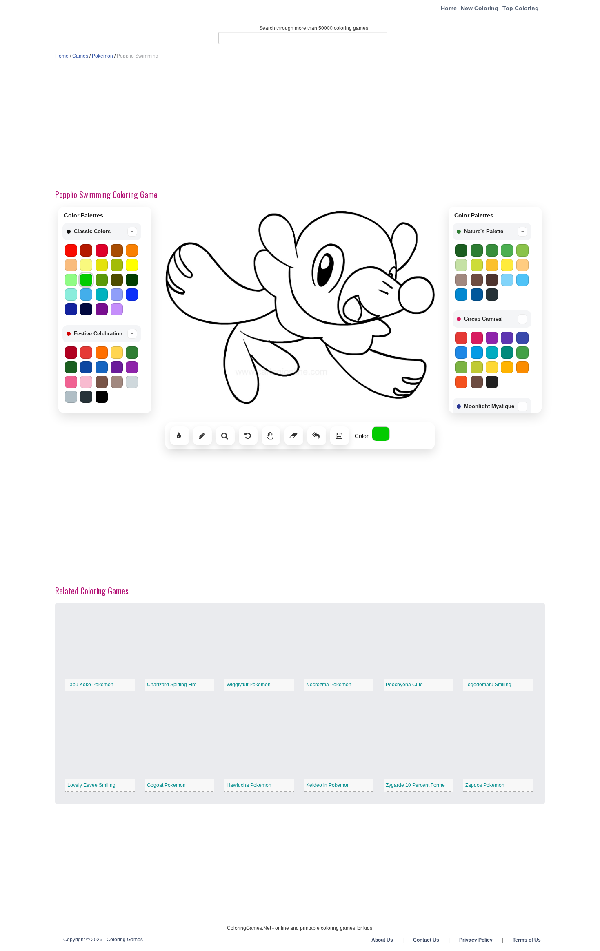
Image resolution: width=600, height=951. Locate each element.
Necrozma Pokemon (328, 685)
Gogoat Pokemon (166, 785)
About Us (382, 940)
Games (80, 56)
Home (449, 8)
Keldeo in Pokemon (328, 785)
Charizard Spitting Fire (172, 685)
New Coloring (479, 8)
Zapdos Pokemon (484, 785)
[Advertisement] (300, 125)
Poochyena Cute (404, 685)
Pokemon (102, 56)
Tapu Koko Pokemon (90, 685)
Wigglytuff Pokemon (249, 685)
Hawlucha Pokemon (249, 785)
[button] (101, 231)
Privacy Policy (476, 940)
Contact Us (426, 940)
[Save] (339, 435)
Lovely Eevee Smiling (91, 785)
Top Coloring (520, 8)
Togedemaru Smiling (488, 685)
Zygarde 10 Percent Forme (415, 785)
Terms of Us (527, 940)
